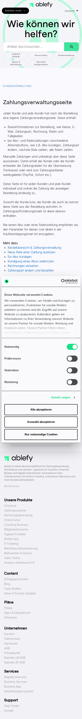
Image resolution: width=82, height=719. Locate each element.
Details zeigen (60, 397)
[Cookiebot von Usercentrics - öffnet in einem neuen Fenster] (61, 281)
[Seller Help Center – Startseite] (41, 4)
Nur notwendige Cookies (41, 434)
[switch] (72, 359)
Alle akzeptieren (41, 409)
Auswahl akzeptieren (41, 421)
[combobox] (33, 46)
